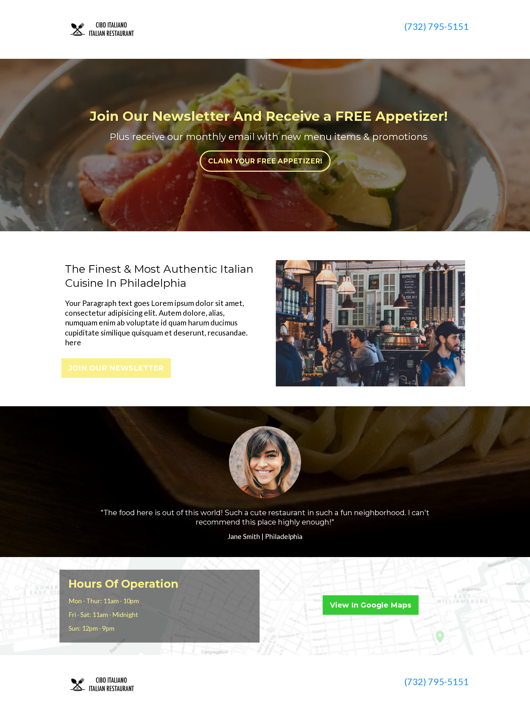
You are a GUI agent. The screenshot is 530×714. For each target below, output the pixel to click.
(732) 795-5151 (436, 26)
